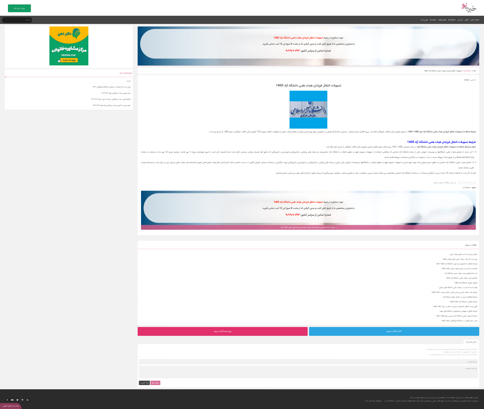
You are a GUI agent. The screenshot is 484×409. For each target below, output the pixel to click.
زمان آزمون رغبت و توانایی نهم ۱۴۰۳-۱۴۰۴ (116, 93)
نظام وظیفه (442, 19)
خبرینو (458, 397)
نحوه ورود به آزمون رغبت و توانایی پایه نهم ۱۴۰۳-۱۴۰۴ (112, 105)
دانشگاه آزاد (466, 187)
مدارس (460, 19)
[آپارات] (27, 400)
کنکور (466, 19)
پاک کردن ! (144, 382)
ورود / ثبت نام (19, 8)
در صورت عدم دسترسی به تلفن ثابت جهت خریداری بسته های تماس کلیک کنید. (308, 227)
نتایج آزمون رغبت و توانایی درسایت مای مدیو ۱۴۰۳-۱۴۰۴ (111, 99)
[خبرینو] (468, 14)
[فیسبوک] (7, 400)
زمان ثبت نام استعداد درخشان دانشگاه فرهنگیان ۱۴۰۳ (112, 87)
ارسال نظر (155, 382)
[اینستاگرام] (22, 400)
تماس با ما (424, 19)
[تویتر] (17, 400)
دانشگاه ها (452, 19)
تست (129, 81)
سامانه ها (433, 19)
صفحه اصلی (474, 19)
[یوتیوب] (12, 400)
